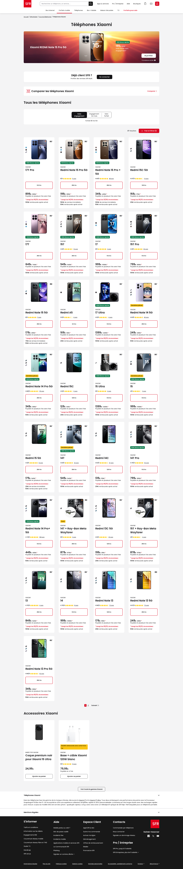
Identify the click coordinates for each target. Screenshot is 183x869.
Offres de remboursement (93, 843)
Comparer (151, 91)
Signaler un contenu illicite (63, 854)
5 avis (74, 178)
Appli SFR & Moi (88, 828)
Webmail (151, 4)
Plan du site (46, 864)
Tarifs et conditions (31, 827)
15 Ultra (100, 386)
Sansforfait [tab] (107, 115)
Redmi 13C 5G (104, 528)
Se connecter (104, 77)
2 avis (109, 249)
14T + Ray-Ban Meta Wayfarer (73, 530)
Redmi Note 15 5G (36, 312)
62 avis (146, 463)
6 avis (75, 391)
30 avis (145, 249)
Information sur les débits (33, 831)
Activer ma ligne (89, 835)
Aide (128, 4)
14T (62, 458)
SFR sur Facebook (148, 836)
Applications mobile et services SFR (66, 843)
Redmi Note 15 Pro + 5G (108, 172)
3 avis (144, 391)
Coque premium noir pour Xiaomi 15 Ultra (38, 757)
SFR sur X (153, 836)
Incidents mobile (59, 839)
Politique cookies (61, 864)
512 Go (39, 185)
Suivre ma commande (91, 832)
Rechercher (91, 4)
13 (26, 600)
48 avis (111, 178)
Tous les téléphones (45, 17)
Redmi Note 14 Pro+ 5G (37, 530)
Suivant (94, 705)
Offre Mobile (33, 17)
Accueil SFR (27, 3)
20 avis (110, 537)
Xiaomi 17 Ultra (95, 800)
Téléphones (78, 10)
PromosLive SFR (88, 851)
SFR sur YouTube (158, 836)
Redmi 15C (67, 386)
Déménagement (89, 839)
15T (62, 244)
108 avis (41, 537)
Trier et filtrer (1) (150, 131)
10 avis (75, 249)
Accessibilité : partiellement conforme (120, 864)
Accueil (26, 17)
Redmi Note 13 (104, 600)
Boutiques (137, 4)
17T (27, 244)
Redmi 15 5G (33, 458)
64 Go (74, 324)
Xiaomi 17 (82, 800)
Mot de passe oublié (60, 832)
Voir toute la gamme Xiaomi (92, 789)
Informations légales (30, 864)
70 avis (146, 605)
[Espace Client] (157, 4)
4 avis (75, 317)
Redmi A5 (66, 312)
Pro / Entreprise (117, 4)
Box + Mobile (91, 10)
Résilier (85, 847)
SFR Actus (27, 854)
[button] (155, 60)
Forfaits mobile (64, 10)
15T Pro (134, 244)
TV (118, 10)
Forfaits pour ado (130, 10)
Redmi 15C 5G (139, 170)
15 (131, 386)
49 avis (146, 317)
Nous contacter (119, 832)
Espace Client (157, 3)
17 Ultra (100, 312)
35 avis (41, 391)
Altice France (154, 864)
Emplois (140, 864)
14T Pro (134, 458)
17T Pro (29, 170)
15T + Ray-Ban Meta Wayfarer (143, 530)
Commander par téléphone (123, 828)
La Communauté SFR (61, 847)
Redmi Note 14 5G (141, 312)
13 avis (146, 178)
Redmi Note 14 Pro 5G (39, 386)
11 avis (39, 317)
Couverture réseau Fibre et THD (35, 843)
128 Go (144, 185)
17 (96, 244)
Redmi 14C (102, 458)
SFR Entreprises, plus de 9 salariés (125, 852)
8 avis (76, 605)
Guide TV (27, 846)
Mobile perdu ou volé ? (61, 828)
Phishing (56, 851)
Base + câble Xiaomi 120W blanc (73, 757)
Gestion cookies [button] (77, 864)
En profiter (149, 56)
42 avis (76, 463)
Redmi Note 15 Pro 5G (73, 170)
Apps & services (103, 4)
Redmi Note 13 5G (141, 600)
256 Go (74, 185)
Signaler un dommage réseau (124, 835)
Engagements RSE (30, 835)
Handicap (27, 850)
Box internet (50, 10)
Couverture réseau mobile (33, 839)
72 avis (111, 605)
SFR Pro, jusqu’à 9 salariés (122, 849)
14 (61, 600)
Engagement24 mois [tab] (95, 115)
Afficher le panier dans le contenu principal (145, 4)
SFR (155, 824)
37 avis (111, 463)
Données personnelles (95, 864)
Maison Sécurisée (106, 10)
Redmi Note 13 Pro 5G (38, 669)
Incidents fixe (58, 835)
